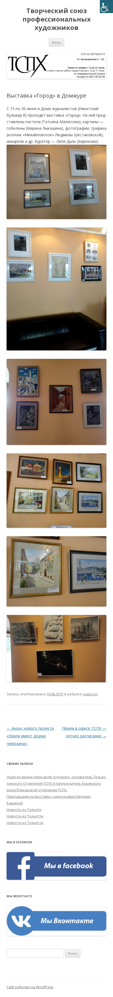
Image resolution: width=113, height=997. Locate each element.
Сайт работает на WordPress (30, 987)
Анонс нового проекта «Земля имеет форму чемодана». (30, 736)
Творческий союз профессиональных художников (56, 19)
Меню (56, 42)
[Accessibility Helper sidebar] (106, 6)
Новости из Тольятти (25, 816)
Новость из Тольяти (24, 809)
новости (90, 694)
